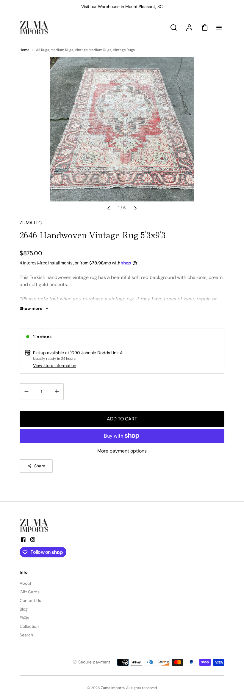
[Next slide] (135, 208)
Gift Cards (30, 592)
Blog (24, 609)
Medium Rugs (62, 50)
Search (26, 635)
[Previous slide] (108, 208)
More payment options (122, 451)
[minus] (26, 391)
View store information (54, 365)
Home (24, 50)
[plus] (56, 391)
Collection (29, 626)
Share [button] (39, 466)
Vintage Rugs (124, 50)
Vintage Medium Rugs (93, 50)
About (25, 583)
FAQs (24, 617)
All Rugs (42, 50)
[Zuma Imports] (49, 525)
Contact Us (30, 600)
